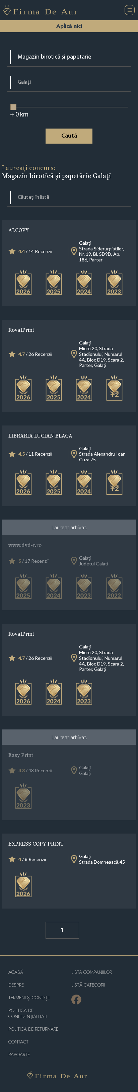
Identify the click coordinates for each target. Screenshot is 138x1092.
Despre (16, 985)
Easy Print (20, 755)
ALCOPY (18, 230)
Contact (18, 1042)
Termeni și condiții (29, 998)
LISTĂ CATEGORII (88, 985)
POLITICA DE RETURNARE (33, 1029)
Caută (69, 136)
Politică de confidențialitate (28, 1013)
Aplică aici (69, 26)
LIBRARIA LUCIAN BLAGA (40, 435)
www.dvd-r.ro (25, 545)
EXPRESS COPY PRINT (36, 843)
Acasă (15, 972)
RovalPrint (21, 329)
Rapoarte (19, 1054)
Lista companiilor (91, 972)
